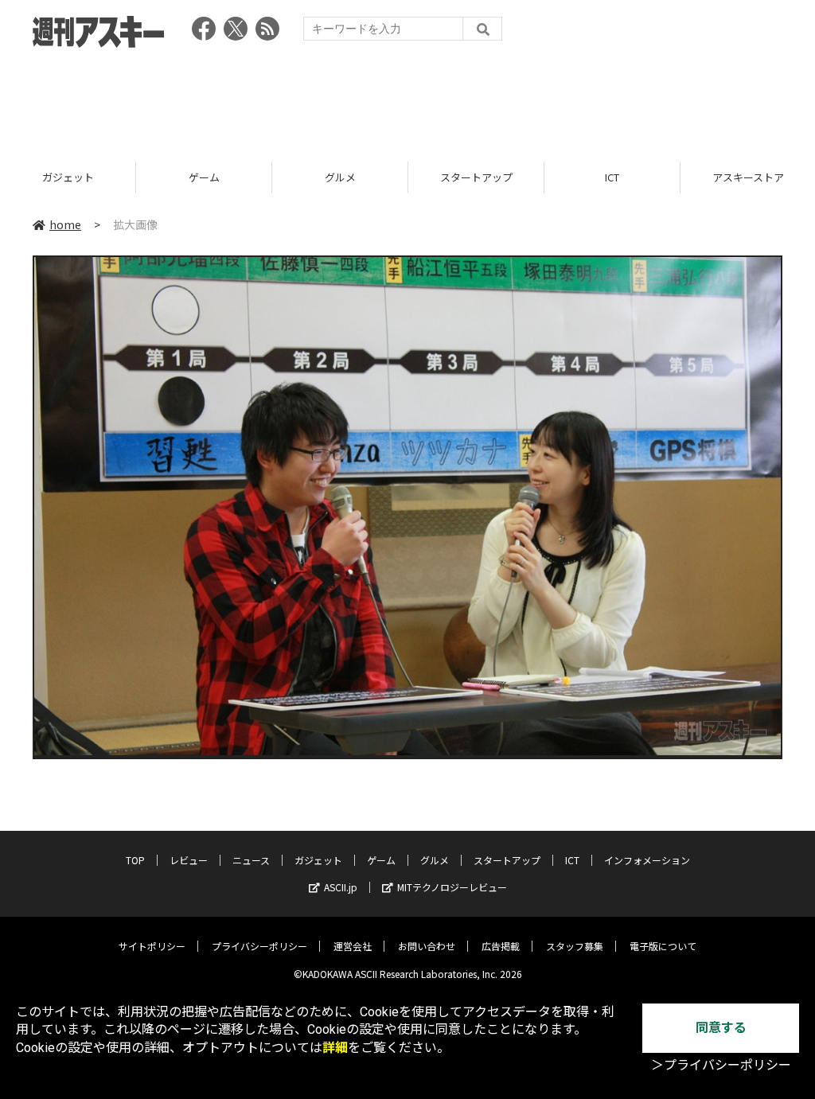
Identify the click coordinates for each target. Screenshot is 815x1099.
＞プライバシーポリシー (721, 1065)
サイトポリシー (152, 946)
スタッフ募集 (574, 946)
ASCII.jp (340, 887)
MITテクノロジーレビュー (452, 887)
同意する (721, 1027)
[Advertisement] (407, 99)
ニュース (251, 860)
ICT (612, 177)
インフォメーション (647, 860)
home (65, 224)
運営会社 (352, 946)
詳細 (335, 1047)
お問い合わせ (426, 946)
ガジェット (68, 177)
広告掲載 (501, 946)
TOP (135, 860)
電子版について (663, 946)
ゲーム (204, 177)
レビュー (189, 860)
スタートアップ (476, 177)
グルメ (340, 177)
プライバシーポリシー (259, 946)
